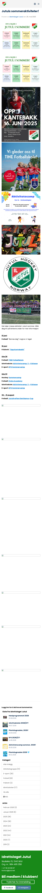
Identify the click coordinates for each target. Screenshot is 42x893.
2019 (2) (6, 844)
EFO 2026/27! (14, 737)
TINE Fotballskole (16, 360)
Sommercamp (15, 377)
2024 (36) (7, 821)
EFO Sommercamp (17, 367)
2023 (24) (7, 826)
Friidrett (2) (8, 783)
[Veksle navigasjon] (38, 4)
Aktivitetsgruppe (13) (11, 769)
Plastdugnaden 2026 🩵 (19, 752)
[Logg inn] (35, 4)
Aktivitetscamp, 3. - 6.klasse (25, 363)
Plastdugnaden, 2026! (18, 730)
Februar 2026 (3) (10, 807)
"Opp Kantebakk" (17, 349)
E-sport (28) (8, 773)
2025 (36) (7, 816)
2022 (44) (7, 830)
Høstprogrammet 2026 (19, 716)
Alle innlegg (7, 764)
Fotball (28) (8, 778)
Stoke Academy (15, 381)
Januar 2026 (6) (9, 812)
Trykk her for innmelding (18, 881)
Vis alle (6, 792)
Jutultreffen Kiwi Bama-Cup (21, 398)
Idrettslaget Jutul (16, 17)
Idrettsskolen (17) (10, 787)
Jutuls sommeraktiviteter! (20, 11)
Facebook (9, 888)
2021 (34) (7, 835)
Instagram (24, 888)
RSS (6, 797)
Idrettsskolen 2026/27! (19, 723)
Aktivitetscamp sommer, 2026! (22, 745)
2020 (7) (6, 840)
